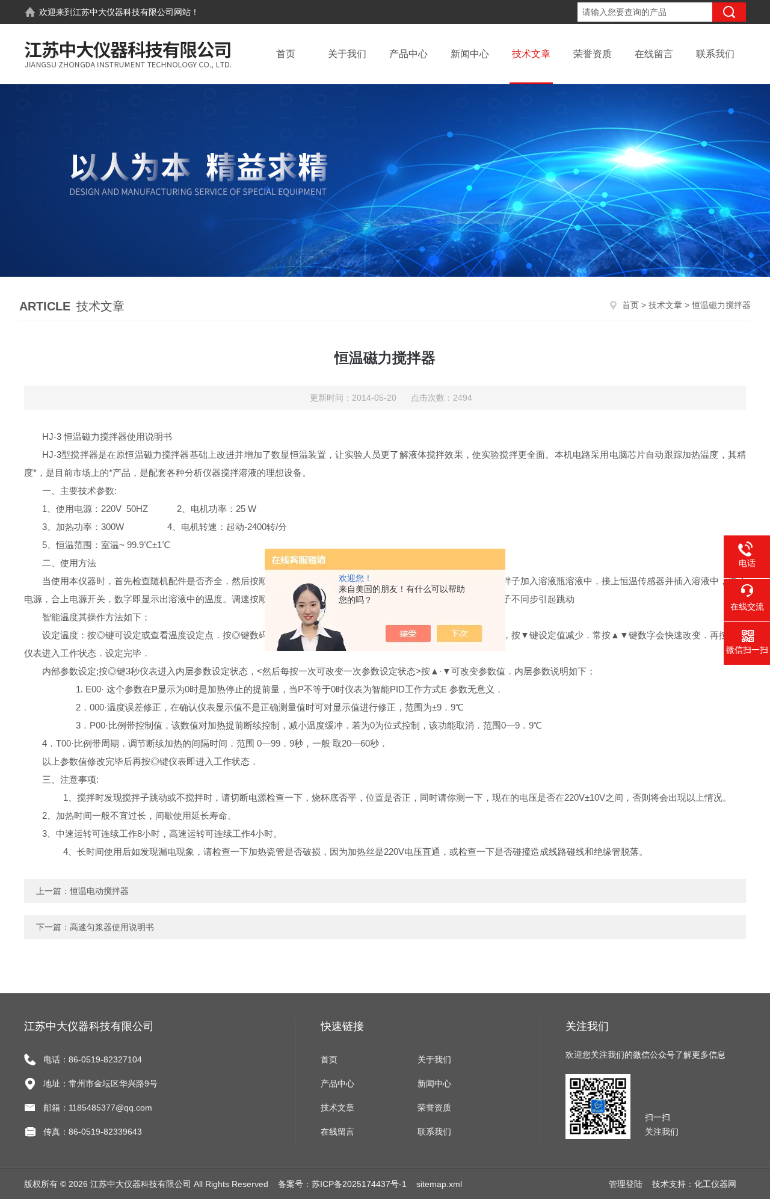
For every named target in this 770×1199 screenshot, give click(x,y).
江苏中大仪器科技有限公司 (123, 12)
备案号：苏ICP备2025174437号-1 (342, 1184)
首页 (285, 54)
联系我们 (715, 54)
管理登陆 (625, 1184)
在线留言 (654, 54)
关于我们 (347, 54)
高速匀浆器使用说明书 (112, 927)
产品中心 (408, 54)
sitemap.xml (439, 1184)
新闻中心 (470, 54)
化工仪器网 (715, 1184)
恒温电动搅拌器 (99, 891)
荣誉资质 (592, 54)
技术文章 (531, 54)
